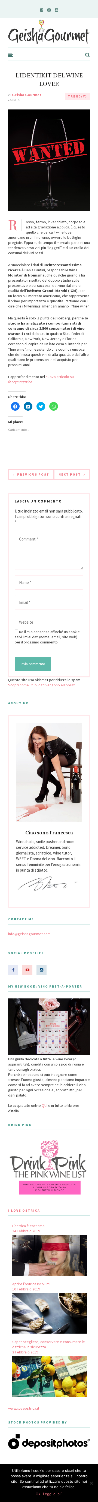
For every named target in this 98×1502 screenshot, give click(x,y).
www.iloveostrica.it (23, 1408)
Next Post (70, 474)
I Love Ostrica (24, 1210)
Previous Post (33, 474)
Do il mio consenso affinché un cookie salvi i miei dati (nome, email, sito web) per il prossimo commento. (47, 637)
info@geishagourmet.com (29, 933)
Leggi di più (53, 1494)
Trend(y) (77, 96)
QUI (44, 1105)
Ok (38, 1494)
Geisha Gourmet (26, 94)
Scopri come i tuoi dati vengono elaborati (41, 685)
